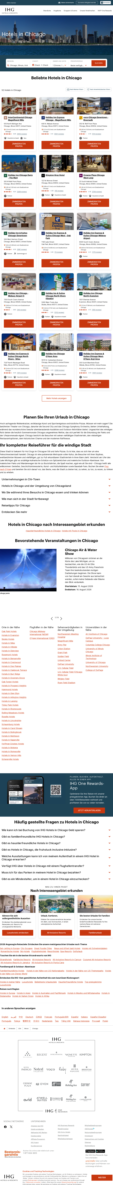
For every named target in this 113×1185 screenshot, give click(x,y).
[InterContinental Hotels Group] (9, 10)
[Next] (60, 617)
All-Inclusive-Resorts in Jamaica (15, 962)
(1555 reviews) (96, 310)
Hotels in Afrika (42, 996)
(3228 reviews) (22, 191)
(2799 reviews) (97, 191)
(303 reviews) (21, 310)
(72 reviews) (59, 252)
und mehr (90, 1160)
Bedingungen (32, 1180)
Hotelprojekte (36, 1136)
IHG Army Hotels (64, 1132)
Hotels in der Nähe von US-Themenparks (84, 971)
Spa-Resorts (66, 951)
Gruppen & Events (70, 10)
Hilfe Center (11, 3)
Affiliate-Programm (38, 1139)
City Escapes (27, 948)
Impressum (89, 1136)
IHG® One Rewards (105, 10)
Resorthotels (53, 951)
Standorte (47, 10)
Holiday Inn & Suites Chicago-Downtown (17, 234)
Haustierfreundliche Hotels (70, 982)
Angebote (57, 10)
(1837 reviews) (97, 373)
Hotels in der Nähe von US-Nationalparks (45, 971)
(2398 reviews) (59, 370)
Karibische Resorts (22, 959)
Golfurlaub (77, 951)
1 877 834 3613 (30, 1153)
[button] (105, 2)
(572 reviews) (96, 134)
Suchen (99, 63)
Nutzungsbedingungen (93, 1132)
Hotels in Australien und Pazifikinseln (49, 993)
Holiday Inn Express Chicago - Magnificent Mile (58, 118)
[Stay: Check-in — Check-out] (40, 65)
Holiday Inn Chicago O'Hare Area (55, 355)
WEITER (102, 1178)
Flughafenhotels (38, 951)
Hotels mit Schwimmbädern (94, 948)
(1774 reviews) (97, 252)
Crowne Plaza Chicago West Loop (94, 176)
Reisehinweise (63, 1129)
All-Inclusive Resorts (41, 959)
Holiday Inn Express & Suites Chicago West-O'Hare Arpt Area (93, 356)
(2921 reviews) (59, 134)
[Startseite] (4, 1028)
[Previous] (52, 617)
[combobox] (19, 65)
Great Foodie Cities (43, 948)
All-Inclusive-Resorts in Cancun (67, 959)
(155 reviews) (59, 191)
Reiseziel (10, 61)
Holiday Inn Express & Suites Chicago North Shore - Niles (18, 356)
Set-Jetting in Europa (10, 948)
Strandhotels (6, 959)
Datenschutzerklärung (69, 1182)
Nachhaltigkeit (63, 1135)
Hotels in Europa (7, 993)
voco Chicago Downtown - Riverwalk (95, 118)
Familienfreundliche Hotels (12, 971)
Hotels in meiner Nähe (10, 982)
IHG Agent (35, 1142)
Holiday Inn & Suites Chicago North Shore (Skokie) (56, 296)
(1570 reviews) (22, 373)
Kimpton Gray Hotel (55, 175)
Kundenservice (36, 1146)
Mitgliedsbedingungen (93, 1125)
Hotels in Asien (23, 993)
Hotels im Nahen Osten (23, 996)
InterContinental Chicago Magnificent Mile (20, 118)
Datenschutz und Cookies (94, 1139)
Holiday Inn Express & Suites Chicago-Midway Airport (94, 235)
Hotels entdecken (37, 1129)
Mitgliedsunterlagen (65, 1139)
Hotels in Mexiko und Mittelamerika (83, 993)
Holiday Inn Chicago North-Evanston (93, 294)
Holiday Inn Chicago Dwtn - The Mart (20, 176)
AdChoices (89, 1129)
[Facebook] (6, 1127)
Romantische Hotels (10, 951)
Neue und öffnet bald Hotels (67, 948)
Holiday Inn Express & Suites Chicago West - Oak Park (58, 235)
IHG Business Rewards (66, 1125)
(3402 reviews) (22, 134)
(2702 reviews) (59, 312)
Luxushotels (27, 982)
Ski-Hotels (25, 951)
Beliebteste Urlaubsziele (46, 982)
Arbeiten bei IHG (37, 1126)
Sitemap (88, 1142)
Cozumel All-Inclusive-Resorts (97, 959)
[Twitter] (11, 1127)
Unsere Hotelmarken (87, 10)
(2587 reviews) (22, 249)
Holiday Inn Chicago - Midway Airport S (18, 294)
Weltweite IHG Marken (39, 1132)
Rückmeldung (90, 1145)
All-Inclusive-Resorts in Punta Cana (48, 962)
